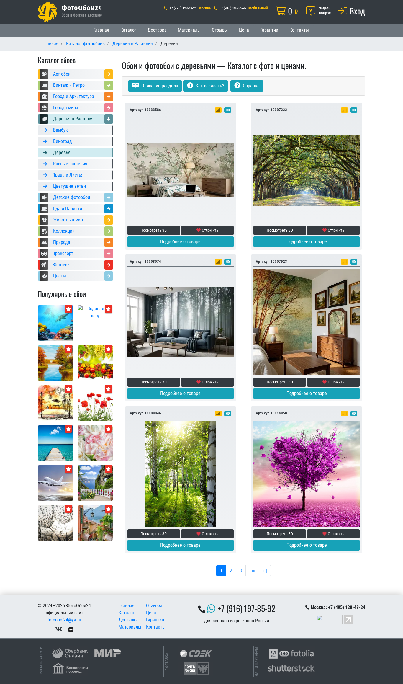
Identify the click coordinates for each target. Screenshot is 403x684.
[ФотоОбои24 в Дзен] (70, 629)
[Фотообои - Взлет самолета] (55, 482)
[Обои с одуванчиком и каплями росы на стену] (55, 522)
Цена (244, 30)
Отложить (210, 230)
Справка (251, 86)
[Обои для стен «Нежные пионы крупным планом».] (95, 442)
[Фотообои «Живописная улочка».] (95, 522)
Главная (101, 30)
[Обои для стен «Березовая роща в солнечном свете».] (180, 473)
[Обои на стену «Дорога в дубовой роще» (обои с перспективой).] (306, 170)
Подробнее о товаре (180, 241)
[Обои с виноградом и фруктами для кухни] (95, 362)
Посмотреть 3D (153, 230)
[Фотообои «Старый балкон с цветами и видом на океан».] (95, 482)
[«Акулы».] (55, 322)
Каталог (128, 30)
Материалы (189, 30)
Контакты (299, 30)
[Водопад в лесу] (95, 312)
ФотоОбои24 (82, 8)
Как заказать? (209, 86)
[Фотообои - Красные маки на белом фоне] (95, 402)
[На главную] (47, 12)
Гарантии (269, 30)
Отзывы (220, 30)
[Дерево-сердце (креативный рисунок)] (306, 473)
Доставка (157, 30)
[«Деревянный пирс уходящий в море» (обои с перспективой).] (55, 442)
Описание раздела (159, 86)
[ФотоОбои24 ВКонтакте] (58, 629)
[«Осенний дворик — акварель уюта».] (55, 402)
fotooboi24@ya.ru (64, 620)
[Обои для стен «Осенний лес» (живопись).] (55, 362)
